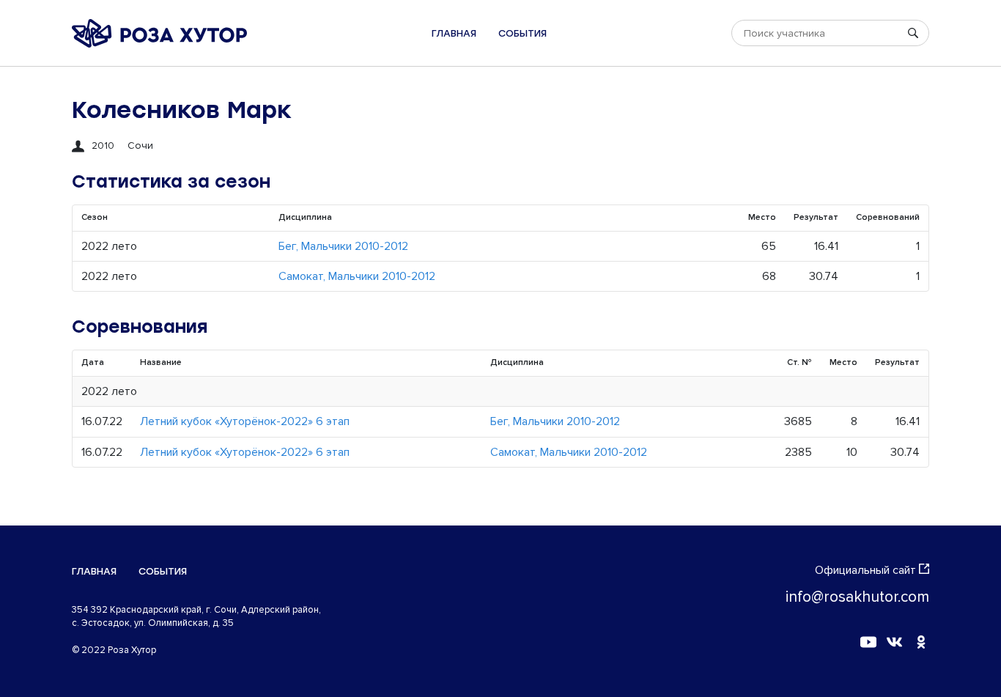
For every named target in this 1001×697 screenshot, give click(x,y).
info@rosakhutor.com (857, 597)
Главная (454, 33)
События (522, 33)
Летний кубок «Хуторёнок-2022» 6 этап (245, 421)
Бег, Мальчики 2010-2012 (343, 246)
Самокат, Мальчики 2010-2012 (356, 276)
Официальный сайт (865, 570)
